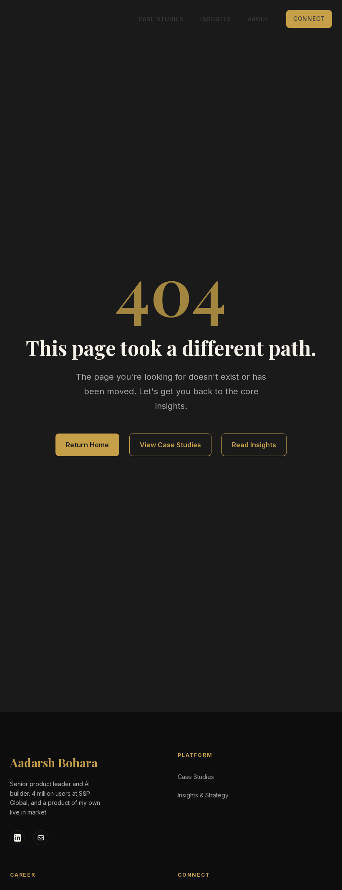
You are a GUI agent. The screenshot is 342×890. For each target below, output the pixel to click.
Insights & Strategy (203, 795)
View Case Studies (170, 445)
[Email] (40, 837)
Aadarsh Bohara (54, 762)
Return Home (87, 445)
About (259, 19)
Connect (309, 18)
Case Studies (161, 19)
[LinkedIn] (17, 837)
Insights (215, 19)
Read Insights (254, 445)
